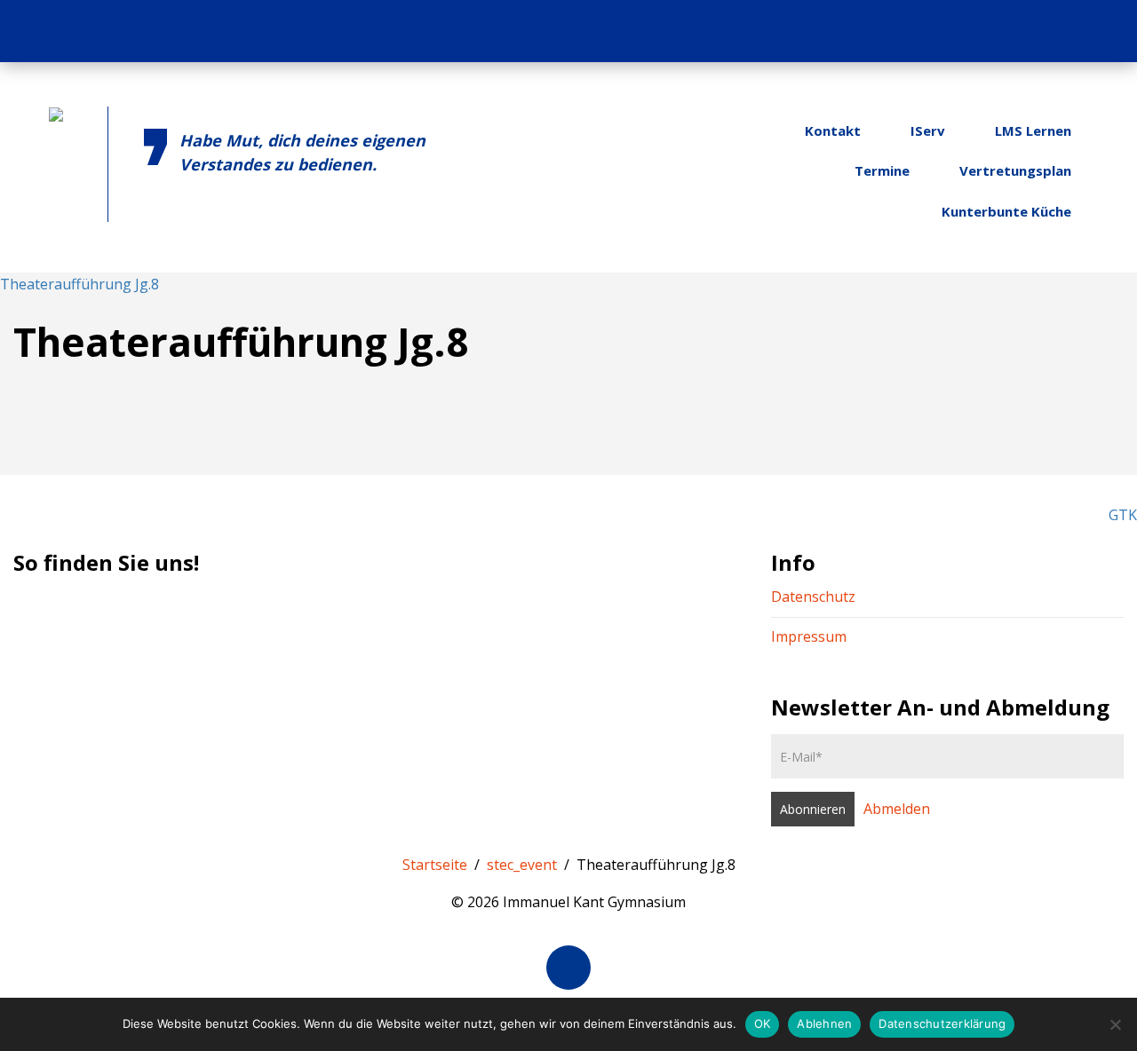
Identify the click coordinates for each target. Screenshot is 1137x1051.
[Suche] (1099, 31)
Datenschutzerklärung (942, 1023)
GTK (1123, 515)
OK (762, 1023)
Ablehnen (824, 1023)
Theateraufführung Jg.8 (79, 284)
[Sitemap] (1065, 31)
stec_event (522, 864)
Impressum (809, 636)
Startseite (434, 864)
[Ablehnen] (1115, 1024)
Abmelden (896, 808)
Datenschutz (813, 596)
